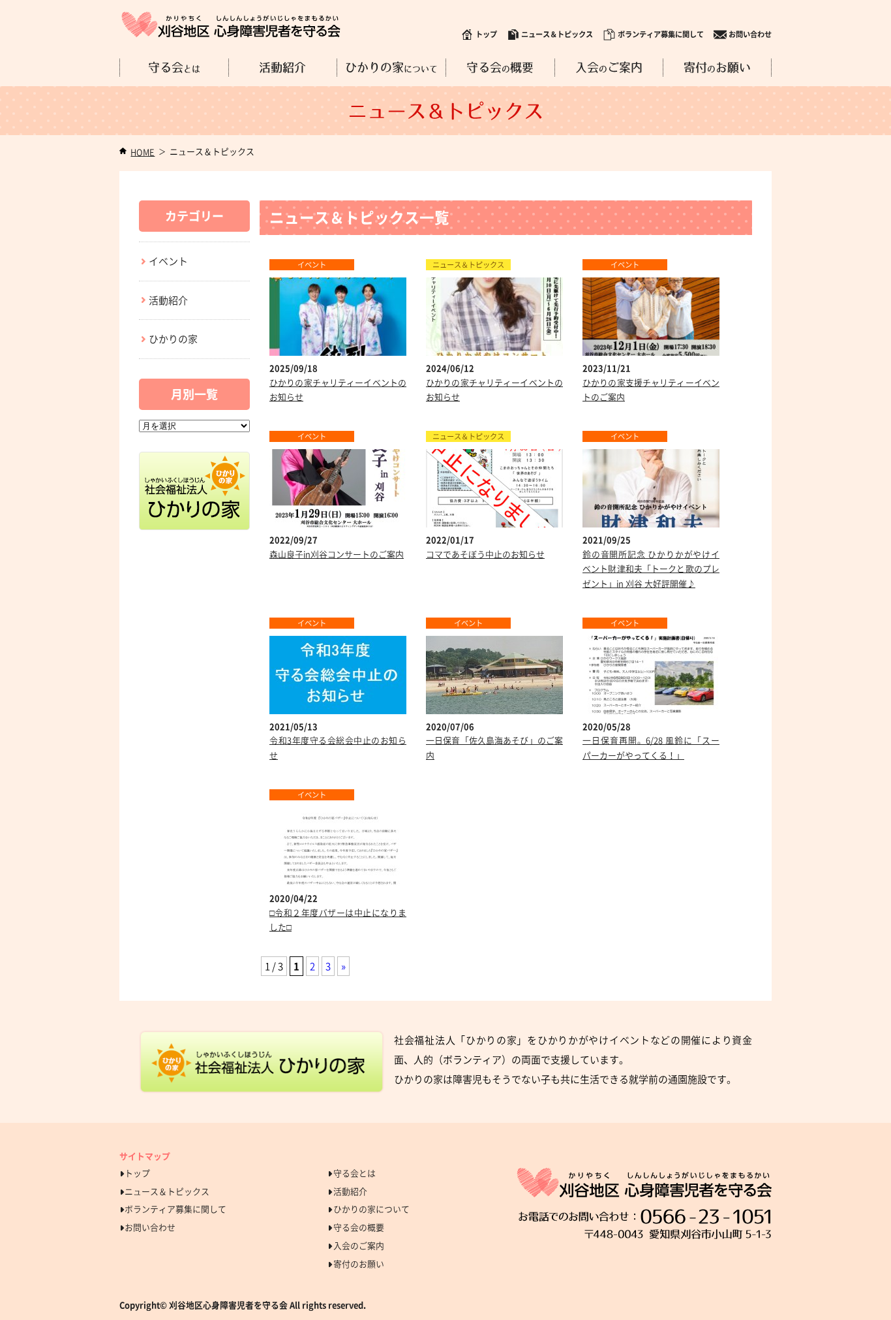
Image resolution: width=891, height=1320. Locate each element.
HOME (142, 152)
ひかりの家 (391, 68)
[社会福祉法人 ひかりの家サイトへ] (194, 459)
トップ (486, 34)
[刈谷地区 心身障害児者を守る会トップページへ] (230, 24)
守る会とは (354, 1173)
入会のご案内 (358, 1245)
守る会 (174, 68)
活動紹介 (282, 68)
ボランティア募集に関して (661, 34)
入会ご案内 (608, 68)
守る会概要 (500, 68)
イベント (168, 261)
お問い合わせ (750, 34)
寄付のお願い (358, 1263)
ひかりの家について (371, 1208)
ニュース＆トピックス (557, 34)
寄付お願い (717, 68)
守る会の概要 (358, 1227)
